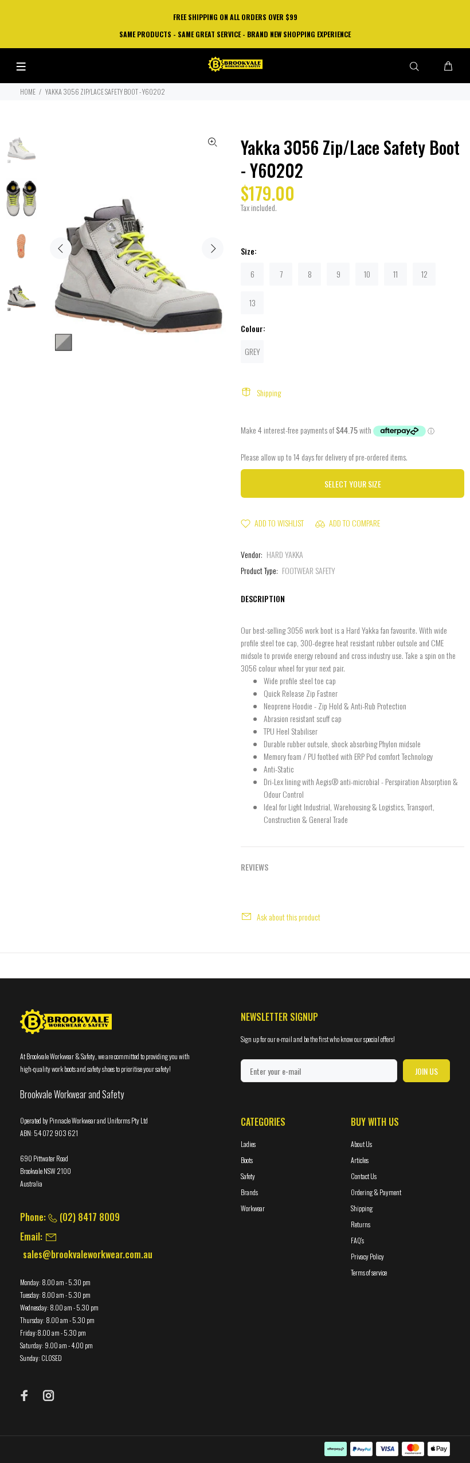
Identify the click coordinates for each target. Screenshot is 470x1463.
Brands (249, 1192)
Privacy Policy (367, 1256)
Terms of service (369, 1272)
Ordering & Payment (376, 1192)
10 (367, 274)
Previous (61, 248)
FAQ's (357, 1240)
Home (28, 91)
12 (424, 274)
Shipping (269, 393)
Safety (248, 1176)
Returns (360, 1224)
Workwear (253, 1208)
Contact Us (364, 1176)
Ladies (248, 1144)
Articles (360, 1160)
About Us (361, 1144)
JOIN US (426, 1071)
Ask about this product (288, 917)
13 (252, 302)
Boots (247, 1160)
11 (395, 274)
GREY (252, 351)
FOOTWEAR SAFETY (308, 570)
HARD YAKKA (285, 554)
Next (213, 248)
